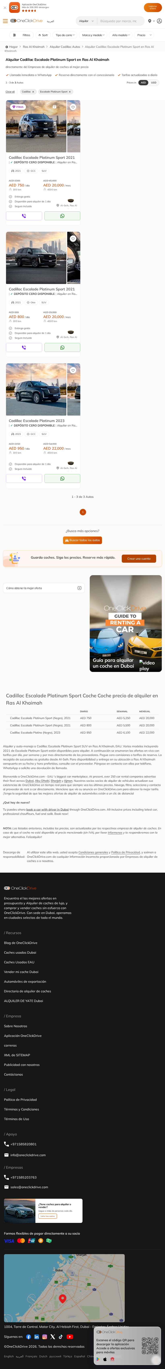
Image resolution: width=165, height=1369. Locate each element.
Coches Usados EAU (19, 962)
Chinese (92, 1356)
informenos (115, 832)
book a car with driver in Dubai (47, 809)
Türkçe (67, 1356)
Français (31, 1356)
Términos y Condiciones (21, 1109)
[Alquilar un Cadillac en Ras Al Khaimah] (36, 126)
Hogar (13, 47)
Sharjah (56, 781)
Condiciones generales (93, 852)
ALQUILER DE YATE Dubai (23, 1001)
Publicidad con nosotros (22, 1065)
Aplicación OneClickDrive (35, 6)
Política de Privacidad (125, 852)
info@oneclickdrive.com (28, 1155)
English (9, 1356)
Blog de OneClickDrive (20, 943)
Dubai (30, 781)
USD (153, 82)
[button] (5, 21)
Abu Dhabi (42, 781)
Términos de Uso (16, 1119)
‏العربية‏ (20, 1356)
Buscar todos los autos (84, 540)
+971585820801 (23, 1144)
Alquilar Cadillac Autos (65, 47)
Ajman (68, 781)
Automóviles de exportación (25, 981)
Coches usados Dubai (20, 952)
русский (55, 1356)
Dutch (43, 1356)
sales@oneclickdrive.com (29, 1187)
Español (79, 1356)
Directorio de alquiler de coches (27, 991)
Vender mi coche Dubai (21, 972)
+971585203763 (23, 1177)
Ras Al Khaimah (33, 47)
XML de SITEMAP (17, 1055)
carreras (10, 1045)
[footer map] (64, 1288)
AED (143, 82)
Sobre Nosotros (15, 1026)
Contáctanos (13, 1074)
